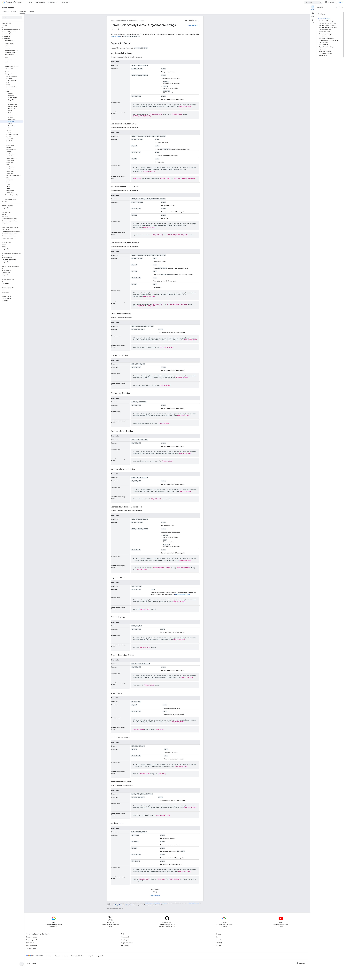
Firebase (65, 956)
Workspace (18, 2)
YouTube (218, 945)
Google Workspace (121, 20)
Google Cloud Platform (77, 956)
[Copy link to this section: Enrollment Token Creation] (134, 431)
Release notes (30, 943)
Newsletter (219, 940)
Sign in (341, 2)
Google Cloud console (127, 943)
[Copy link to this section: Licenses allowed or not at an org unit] (143, 507)
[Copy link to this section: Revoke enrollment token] (133, 782)
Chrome (57, 956)
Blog (217, 937)
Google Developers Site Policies (123, 905)
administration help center (182, 594)
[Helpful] (195, 20)
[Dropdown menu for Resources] (70, 2)
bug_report (336, 7)
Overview (5, 11)
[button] (11, 27)
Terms (28, 963)
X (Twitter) (219, 943)
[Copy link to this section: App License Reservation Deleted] (140, 187)
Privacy (34, 963)
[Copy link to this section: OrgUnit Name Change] (131, 737)
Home (30, 2)
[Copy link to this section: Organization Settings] (133, 43)
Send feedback (192, 25)
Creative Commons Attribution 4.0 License (156, 903)
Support (31, 11)
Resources (64, 2)
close (342, 7)
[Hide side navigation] (21, 964)
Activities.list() (115, 36)
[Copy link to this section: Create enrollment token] (133, 314)
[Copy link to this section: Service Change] (125, 823)
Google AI (90, 956)
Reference (22, 11)
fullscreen (339, 7)
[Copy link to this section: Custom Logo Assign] (129, 355)
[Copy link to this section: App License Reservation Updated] (140, 243)
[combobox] (313, 2)
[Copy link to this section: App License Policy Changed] (136, 53)
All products (51, 2)
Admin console (40, 2)
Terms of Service (31, 948)
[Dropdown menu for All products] (57, 2)
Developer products (31, 940)
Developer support (31, 945)
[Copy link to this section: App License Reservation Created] (140, 124)
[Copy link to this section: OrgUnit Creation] (126, 578)
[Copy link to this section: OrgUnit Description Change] (136, 655)
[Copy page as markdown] (118, 28)
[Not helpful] (198, 20)
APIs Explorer (124, 945)
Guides (13, 11)
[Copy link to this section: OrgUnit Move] (124, 693)
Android (49, 956)
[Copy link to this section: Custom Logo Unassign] (131, 393)
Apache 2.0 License (194, 903)
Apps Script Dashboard (127, 940)
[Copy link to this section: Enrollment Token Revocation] (136, 469)
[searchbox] (12, 17)
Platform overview (31, 937)
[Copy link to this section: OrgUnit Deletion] (126, 617)
